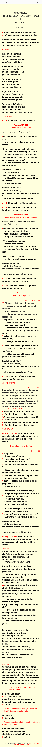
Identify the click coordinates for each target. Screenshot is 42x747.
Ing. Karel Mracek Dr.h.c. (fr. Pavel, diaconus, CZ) (26, 743)
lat (6, 3)
